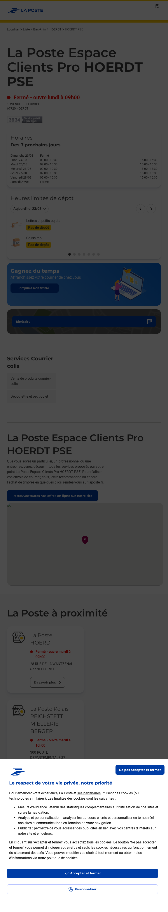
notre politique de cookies (57, 858)
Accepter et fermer (85, 873)
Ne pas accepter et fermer (140, 770)
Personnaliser (85, 889)
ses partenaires (89, 793)
